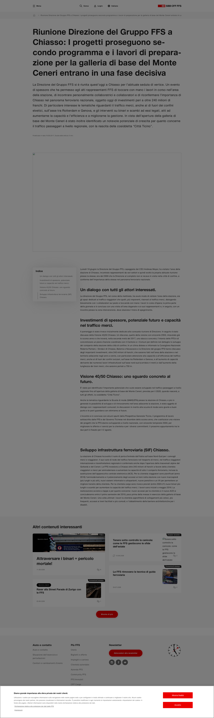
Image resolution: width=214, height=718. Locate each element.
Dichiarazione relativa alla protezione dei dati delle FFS (34, 706)
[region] (107, 702)
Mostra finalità (178, 695)
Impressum (18, 710)
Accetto (177, 705)
